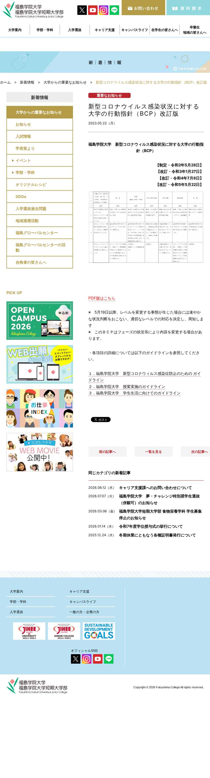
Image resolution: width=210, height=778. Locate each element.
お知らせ (23, 124)
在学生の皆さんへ (164, 30)
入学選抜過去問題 (31, 208)
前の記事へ (107, 452)
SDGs (21, 196)
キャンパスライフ (82, 602)
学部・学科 (25, 172)
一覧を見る (153, 452)
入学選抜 (16, 612)
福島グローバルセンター (37, 232)
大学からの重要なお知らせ (39, 112)
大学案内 (16, 591)
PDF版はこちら (101, 298)
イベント (23, 160)
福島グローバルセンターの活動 (41, 247)
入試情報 (23, 136)
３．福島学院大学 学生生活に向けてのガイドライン (134, 393)
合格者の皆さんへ (31, 262)
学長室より (25, 148)
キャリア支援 (79, 591)
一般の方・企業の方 (84, 612)
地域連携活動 (27, 220)
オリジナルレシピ (31, 184)
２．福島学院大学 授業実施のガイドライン (126, 386)
